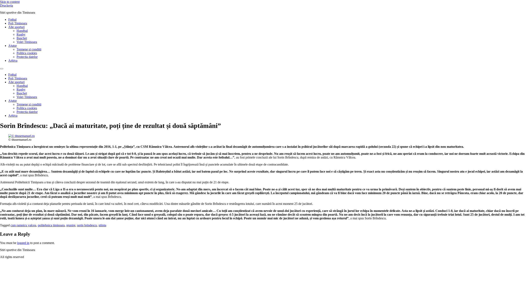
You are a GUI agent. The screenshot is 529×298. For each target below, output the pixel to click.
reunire (70, 225)
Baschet (22, 38)
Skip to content (10, 2)
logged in (23, 243)
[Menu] (1, 68)
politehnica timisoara (51, 225)
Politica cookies (27, 53)
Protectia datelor (27, 57)
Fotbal (12, 19)
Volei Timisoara (27, 42)
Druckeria (6, 5)
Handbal (22, 30)
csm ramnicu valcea (23, 225)
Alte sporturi (16, 27)
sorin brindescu (87, 225)
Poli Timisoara (17, 23)
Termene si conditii (29, 49)
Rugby (21, 34)
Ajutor (12, 45)
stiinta (102, 225)
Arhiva (12, 60)
